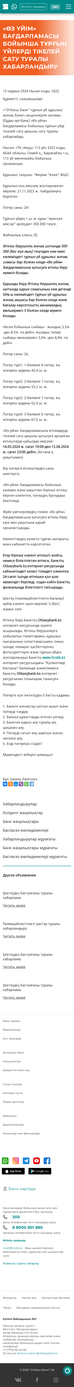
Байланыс (10, 1116)
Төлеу (7, 1307)
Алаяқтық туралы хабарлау (21, 1263)
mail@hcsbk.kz (13, 1248)
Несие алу (29, 1297)
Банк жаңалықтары (21, 821)
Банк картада (22, 1188)
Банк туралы (11, 1021)
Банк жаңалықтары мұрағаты (30, 847)
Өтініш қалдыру (14, 1240)
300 (16, 1217)
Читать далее (14, 905)
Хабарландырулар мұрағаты (29, 839)
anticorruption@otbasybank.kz (37, 1353)
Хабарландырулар (20, 803)
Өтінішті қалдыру (33, 6)
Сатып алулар (12, 1084)
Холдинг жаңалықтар (23, 812)
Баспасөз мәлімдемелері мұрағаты (35, 856)
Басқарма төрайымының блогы (38, 1307)
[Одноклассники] (10, 784)
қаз (55, 6)
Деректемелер (13, 1124)
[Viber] (21, 784)
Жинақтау (10, 1297)
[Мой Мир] (15, 784)
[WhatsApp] (26, 784)
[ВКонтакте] (5, 784)
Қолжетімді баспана (56, 1297)
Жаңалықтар (11, 1029)
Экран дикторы (13, 1101)
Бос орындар (12, 1038)
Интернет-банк (13, 1052)
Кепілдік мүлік (13, 1093)
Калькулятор (12, 1061)
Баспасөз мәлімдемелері (25, 830)
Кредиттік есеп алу (16, 1070)
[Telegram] (31, 784)
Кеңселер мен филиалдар (21, 1133)
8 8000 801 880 (27, 1227)
